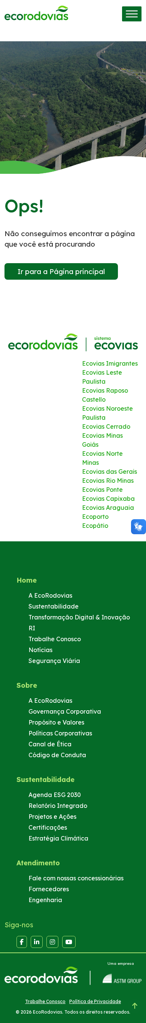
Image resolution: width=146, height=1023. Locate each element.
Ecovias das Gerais (109, 471)
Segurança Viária (54, 660)
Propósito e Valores (56, 722)
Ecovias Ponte (102, 489)
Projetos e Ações (52, 816)
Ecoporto (95, 516)
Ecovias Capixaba (108, 498)
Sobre (26, 685)
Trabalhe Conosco (54, 639)
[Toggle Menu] (132, 14)
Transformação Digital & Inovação (79, 617)
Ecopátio (95, 525)
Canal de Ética (50, 744)
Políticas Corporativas (60, 733)
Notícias (40, 650)
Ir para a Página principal (61, 271)
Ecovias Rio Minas (108, 480)
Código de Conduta (57, 755)
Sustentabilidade (53, 606)
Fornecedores (48, 889)
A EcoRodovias (50, 595)
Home (26, 580)
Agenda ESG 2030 (54, 795)
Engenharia (45, 900)
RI (31, 628)
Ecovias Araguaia (108, 507)
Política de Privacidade (95, 1001)
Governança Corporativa (64, 711)
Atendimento (38, 863)
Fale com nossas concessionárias (76, 878)
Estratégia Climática (58, 838)
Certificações (47, 827)
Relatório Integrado (57, 805)
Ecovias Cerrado (106, 426)
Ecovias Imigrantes (110, 363)
